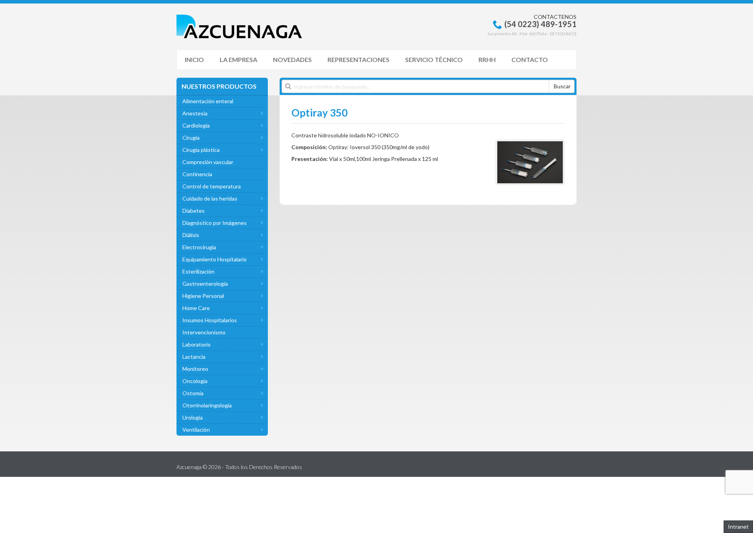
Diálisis (190, 235)
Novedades (292, 59)
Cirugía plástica (201, 149)
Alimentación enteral (207, 101)
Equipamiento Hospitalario (214, 259)
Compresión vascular (207, 162)
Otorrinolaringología (207, 405)
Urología (192, 417)
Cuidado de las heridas (209, 198)
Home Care (196, 308)
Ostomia (193, 393)
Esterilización (198, 271)
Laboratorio (196, 344)
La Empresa (238, 59)
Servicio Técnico (434, 59)
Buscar (562, 86)
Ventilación (196, 429)
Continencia (197, 174)
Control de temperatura (211, 186)
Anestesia (194, 113)
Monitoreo (195, 368)
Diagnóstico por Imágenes (214, 222)
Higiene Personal (203, 295)
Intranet (738, 526)
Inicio (194, 59)
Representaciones (358, 59)
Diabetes (193, 210)
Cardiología (196, 125)
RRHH (487, 59)
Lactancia (194, 356)
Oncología (194, 381)
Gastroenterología (205, 283)
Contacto (529, 59)
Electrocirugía (199, 247)
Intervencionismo (204, 332)
